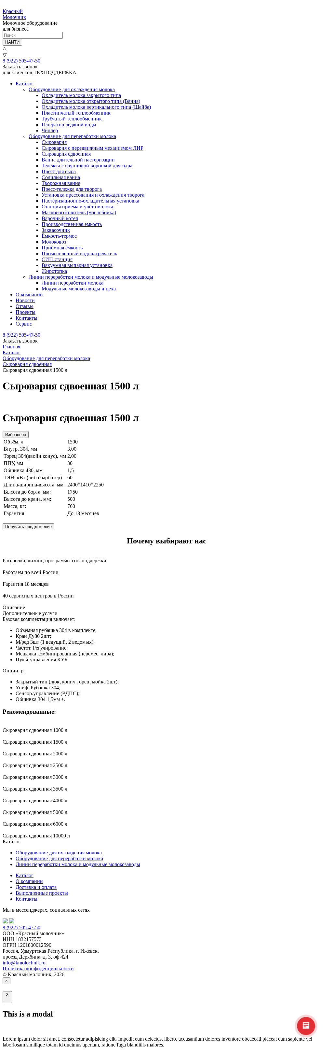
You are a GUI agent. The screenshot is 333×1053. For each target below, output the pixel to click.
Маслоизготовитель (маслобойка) (79, 212)
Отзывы (24, 306)
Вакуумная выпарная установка (77, 265)
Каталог (24, 83)
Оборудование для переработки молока (72, 136)
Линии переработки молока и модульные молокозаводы (91, 277)
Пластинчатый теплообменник (76, 113)
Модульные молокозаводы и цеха (79, 288)
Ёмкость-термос (59, 236)
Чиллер (50, 130)
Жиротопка (54, 271)
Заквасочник (56, 230)
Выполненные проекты (42, 893)
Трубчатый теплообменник (72, 118)
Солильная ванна (61, 177)
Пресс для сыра (59, 171)
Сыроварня (54, 142)
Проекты (25, 312)
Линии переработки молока (72, 283)
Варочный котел (60, 218)
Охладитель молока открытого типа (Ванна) (91, 101)
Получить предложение (28, 526)
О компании (29, 294)
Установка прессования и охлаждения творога (93, 195)
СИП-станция (57, 259)
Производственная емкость (72, 224)
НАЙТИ (12, 42)
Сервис (24, 324)
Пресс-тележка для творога (72, 189)
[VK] (6, 921)
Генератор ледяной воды (69, 124)
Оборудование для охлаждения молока (72, 89)
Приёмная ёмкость (62, 247)
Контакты (26, 318)
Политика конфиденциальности (38, 968)
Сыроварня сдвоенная (66, 154)
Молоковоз (54, 242)
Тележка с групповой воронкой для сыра (87, 165)
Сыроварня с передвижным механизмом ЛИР (92, 148)
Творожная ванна (61, 183)
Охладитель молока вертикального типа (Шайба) (96, 107)
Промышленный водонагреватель (79, 253)
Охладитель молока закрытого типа (81, 95)
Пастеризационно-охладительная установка (90, 201)
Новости (25, 300)
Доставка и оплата (36, 887)
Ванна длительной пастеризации (78, 159)
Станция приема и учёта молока (77, 206)
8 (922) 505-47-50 (21, 60)
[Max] (11, 921)
